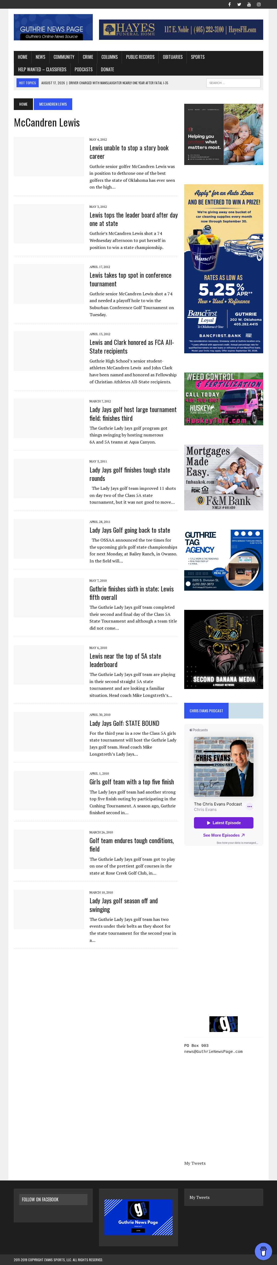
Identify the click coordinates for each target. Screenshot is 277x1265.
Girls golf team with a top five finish (132, 781)
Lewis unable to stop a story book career (129, 152)
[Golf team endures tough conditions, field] (49, 865)
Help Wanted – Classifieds (42, 69)
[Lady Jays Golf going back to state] (49, 555)
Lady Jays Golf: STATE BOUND (124, 723)
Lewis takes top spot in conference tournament (131, 279)
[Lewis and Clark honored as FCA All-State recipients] (49, 367)
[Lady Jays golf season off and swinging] (49, 926)
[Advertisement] (223, 898)
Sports (198, 57)
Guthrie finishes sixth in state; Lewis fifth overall (132, 593)
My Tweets (195, 1163)
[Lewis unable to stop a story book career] (49, 173)
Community (64, 57)
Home (22, 57)
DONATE (107, 69)
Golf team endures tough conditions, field (132, 844)
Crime (88, 57)
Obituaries (173, 57)
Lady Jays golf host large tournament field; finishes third (133, 413)
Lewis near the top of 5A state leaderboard (125, 660)
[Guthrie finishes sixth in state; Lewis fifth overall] (49, 614)
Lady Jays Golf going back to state (130, 530)
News (40, 57)
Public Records (140, 57)
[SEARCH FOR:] (233, 82)
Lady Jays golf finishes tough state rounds (130, 474)
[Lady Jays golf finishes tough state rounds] (49, 495)
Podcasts (84, 69)
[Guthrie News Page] (53, 27)
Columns (109, 57)
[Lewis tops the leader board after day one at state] (49, 240)
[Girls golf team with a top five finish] (49, 807)
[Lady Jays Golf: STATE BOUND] (49, 748)
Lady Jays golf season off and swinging (124, 904)
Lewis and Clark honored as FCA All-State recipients (132, 346)
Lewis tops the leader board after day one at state (134, 219)
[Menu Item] (229, 4)
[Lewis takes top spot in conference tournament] (49, 300)
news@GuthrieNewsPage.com (213, 1052)
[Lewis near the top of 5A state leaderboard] (49, 681)
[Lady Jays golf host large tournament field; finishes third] (49, 435)
